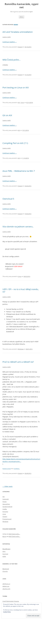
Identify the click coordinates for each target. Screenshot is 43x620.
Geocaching (6, 504)
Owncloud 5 (8, 198)
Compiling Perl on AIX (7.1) (15, 143)
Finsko (5, 502)
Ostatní (20, 47)
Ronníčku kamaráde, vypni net (21, 5)
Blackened (6, 569)
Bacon (4, 536)
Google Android (7, 507)
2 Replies (5, 65)
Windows (21, 349)
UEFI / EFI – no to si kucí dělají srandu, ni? (21, 290)
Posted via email (7, 468)
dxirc (4, 551)
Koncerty (5, 511)
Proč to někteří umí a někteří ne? (18, 361)
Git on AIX (7, 115)
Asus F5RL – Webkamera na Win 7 (19, 171)
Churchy (5, 571)
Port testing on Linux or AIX (16, 87)
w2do (4, 556)
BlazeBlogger (6, 549)
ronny (16, 24)
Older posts (8, 486)
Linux (22, 102)
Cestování (6, 499)
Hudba (5, 509)
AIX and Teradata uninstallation (18, 32)
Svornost (5, 554)
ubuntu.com (6, 589)
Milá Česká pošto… (12, 59)
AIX (19, 102)
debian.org (6, 586)
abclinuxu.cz (6, 584)
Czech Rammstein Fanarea (11, 601)
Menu (21, 17)
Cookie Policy (7, 612)
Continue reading (10, 42)
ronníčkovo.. (17, 468)
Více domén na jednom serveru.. (18, 226)
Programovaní (7, 519)
